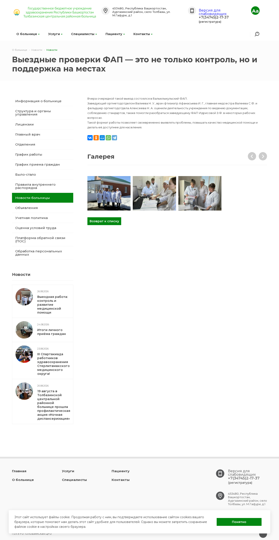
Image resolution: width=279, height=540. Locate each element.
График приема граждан (37, 164)
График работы (28, 154)
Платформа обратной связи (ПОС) (40, 239)
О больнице (26, 34)
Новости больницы (32, 198)
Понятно (239, 522)
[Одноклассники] (96, 137)
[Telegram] (114, 137)
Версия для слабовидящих (212, 12)
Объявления (26, 208)
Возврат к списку (104, 221)
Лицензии (24, 124)
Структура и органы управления (33, 112)
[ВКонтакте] (90, 137)
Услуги (54, 34)
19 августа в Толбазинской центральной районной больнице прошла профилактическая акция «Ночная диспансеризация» (53, 405)
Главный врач (27, 134)
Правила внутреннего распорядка (35, 186)
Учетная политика (31, 218)
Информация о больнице (38, 101)
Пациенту (113, 34)
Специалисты (82, 34)
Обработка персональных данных (38, 252)
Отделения (25, 144)
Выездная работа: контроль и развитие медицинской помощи (52, 304)
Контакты (141, 34)
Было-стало (25, 174)
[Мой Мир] (102, 137)
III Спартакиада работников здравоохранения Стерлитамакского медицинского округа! (53, 364)
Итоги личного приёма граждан (51, 332)
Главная (19, 471)
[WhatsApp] (108, 137)
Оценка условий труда (35, 228)
